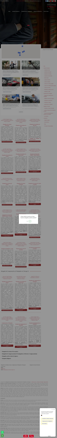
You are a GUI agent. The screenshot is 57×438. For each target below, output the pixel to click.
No (27, 221)
